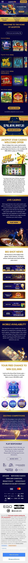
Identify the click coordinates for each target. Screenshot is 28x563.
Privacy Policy (8, 481)
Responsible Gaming (18, 476)
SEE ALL (8, 38)
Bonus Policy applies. (17, 192)
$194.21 (18, 313)
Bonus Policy (20, 481)
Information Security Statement (14, 484)
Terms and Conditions (14, 478)
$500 (17, 286)
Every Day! (16, 305)
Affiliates (5, 476)
